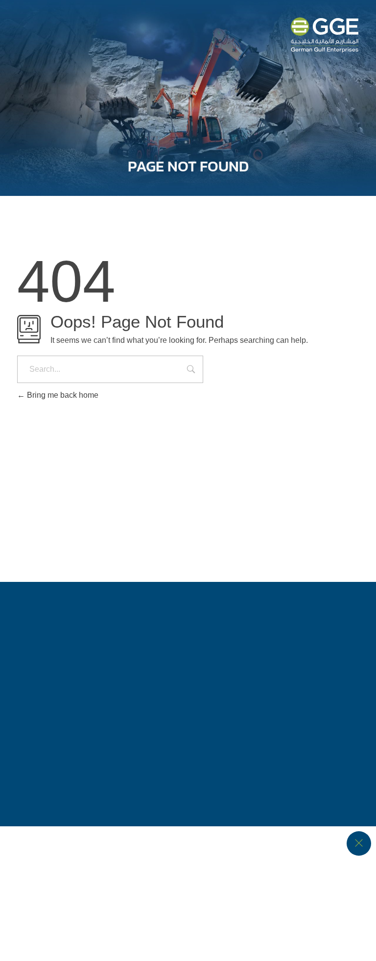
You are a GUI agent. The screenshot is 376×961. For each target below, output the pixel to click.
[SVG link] (324, 35)
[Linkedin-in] (206, 696)
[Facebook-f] (99, 696)
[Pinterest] (277, 696)
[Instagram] (134, 696)
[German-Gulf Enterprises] (70, 465)
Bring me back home (61, 395)
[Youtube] (242, 696)
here (238, 926)
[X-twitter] (170, 696)
